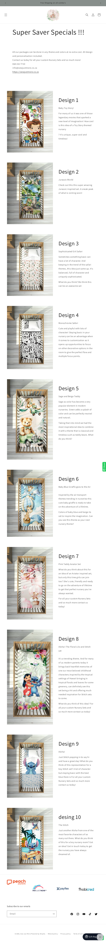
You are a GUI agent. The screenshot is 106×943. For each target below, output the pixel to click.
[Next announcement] (101, 3)
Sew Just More (25, 934)
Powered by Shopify (38, 934)
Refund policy (53, 934)
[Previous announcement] (5, 3)
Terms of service (79, 934)
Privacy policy (65, 934)
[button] (6, 15)
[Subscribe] (53, 914)
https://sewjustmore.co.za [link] (25, 71)
